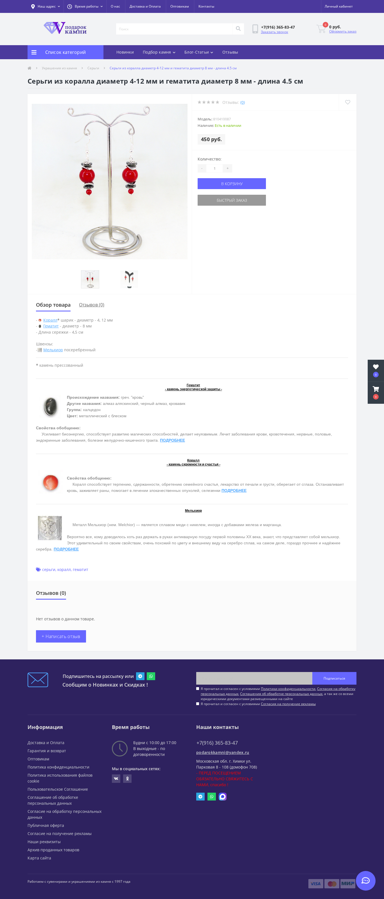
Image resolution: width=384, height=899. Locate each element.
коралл (64, 569)
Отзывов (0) (91, 305)
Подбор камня (157, 52)
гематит (80, 569)
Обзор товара (53, 304)
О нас (115, 6)
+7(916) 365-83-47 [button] (217, 743)
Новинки (125, 52)
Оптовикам (179, 6)
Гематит (51, 326)
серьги (48, 569)
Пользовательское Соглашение (58, 789)
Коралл (50, 320)
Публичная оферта (46, 825)
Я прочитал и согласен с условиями (258, 703)
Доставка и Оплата (145, 6)
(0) (242, 102)
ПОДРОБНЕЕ (172, 440)
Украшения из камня (59, 68)
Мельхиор (53, 349)
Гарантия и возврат (47, 750)
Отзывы (230, 52)
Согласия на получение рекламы (288, 703)
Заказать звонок (274, 31)
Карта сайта (39, 858)
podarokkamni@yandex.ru (222, 752)
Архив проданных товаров (53, 849)
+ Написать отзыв (61, 636)
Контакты (206, 6)
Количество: (210, 159)
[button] (85, 6)
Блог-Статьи (196, 52)
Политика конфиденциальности (58, 767)
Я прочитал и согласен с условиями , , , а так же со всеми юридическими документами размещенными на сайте (278, 693)
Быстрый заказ (232, 200)
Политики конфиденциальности (288, 688)
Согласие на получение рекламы (60, 833)
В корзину (232, 183)
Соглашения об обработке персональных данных (281, 693)
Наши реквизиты (44, 841)
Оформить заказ (342, 31)
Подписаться (334, 678)
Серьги (93, 68)
